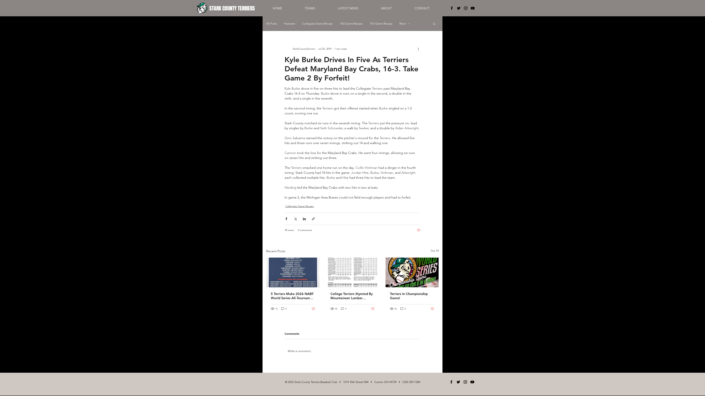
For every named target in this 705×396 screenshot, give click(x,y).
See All (435, 250)
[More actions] (418, 49)
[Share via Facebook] (286, 219)
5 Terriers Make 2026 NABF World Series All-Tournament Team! (293, 296)
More (403, 23)
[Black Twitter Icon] (458, 8)
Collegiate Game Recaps (317, 23)
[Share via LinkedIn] (304, 219)
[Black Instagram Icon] (465, 8)
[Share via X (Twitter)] (295, 219)
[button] (434, 23)
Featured (289, 23)
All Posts (271, 23)
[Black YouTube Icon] (472, 8)
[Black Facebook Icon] (451, 8)
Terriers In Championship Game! (409, 296)
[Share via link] (313, 219)
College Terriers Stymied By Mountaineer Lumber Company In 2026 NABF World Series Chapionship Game (351, 296)
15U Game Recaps (381, 23)
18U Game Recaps (351, 23)
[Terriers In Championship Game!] (412, 272)
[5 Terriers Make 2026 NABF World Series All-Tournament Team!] (292, 272)
